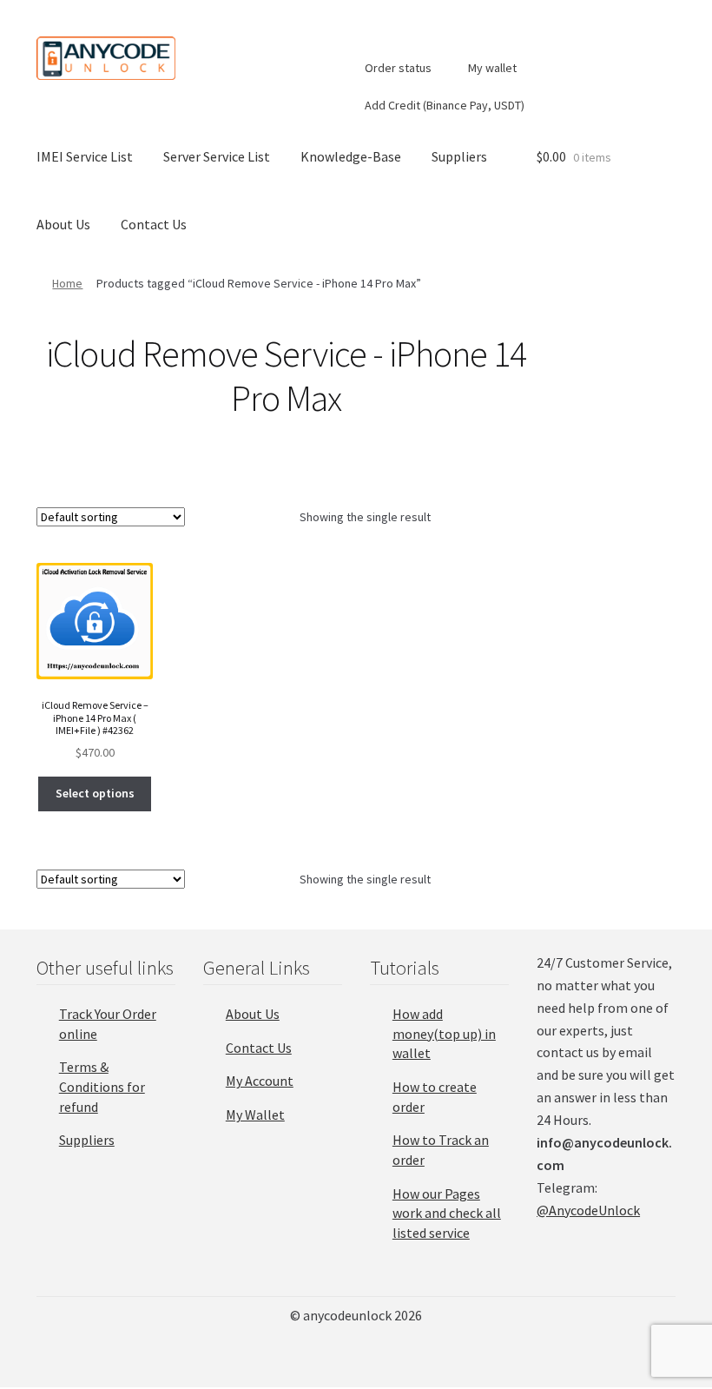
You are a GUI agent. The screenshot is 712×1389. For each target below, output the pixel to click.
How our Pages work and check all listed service (446, 1213)
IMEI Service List (84, 156)
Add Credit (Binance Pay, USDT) (443, 105)
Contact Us (154, 224)
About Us (63, 224)
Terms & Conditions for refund (102, 1086)
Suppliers (459, 156)
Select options (95, 793)
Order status (397, 68)
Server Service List (216, 156)
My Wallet (255, 1114)
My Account (259, 1080)
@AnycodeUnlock (588, 1210)
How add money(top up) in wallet (444, 1033)
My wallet (491, 68)
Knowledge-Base (350, 156)
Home (67, 283)
